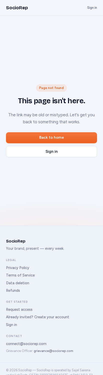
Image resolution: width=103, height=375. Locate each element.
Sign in (92, 8)
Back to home (51, 137)
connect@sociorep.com (26, 344)
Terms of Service (20, 275)
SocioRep (17, 7)
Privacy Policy (17, 268)
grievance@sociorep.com (53, 351)
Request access (19, 309)
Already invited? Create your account (37, 317)
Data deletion (17, 283)
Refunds (13, 290)
